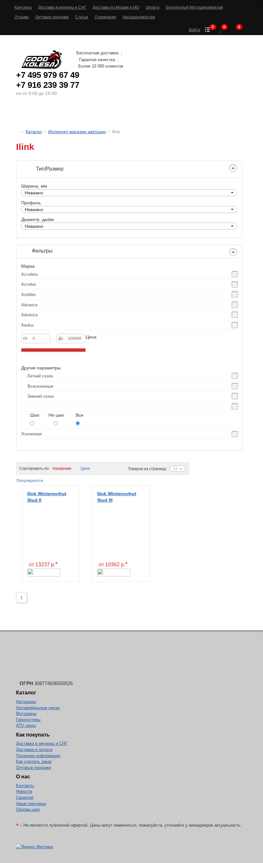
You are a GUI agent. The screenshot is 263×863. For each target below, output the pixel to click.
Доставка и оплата (34, 749)
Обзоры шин (28, 809)
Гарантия (24, 797)
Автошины (45, 114)
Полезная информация (38, 755)
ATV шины (26, 725)
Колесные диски (93, 114)
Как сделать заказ (34, 761)
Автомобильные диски (38, 707)
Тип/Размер (49, 169)
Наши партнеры (31, 803)
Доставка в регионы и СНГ (41, 743)
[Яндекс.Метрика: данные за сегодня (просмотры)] (34, 847)
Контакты (25, 785)
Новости (24, 791)
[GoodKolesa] (18, 131)
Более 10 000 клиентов (100, 66)
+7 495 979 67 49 (47, 75)
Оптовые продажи (33, 767)
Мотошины (141, 114)
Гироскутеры (28, 719)
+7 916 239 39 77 (47, 85)
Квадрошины (181, 114)
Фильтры (41, 251)
